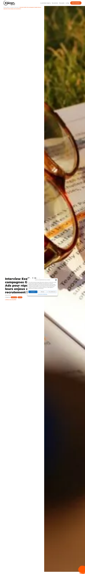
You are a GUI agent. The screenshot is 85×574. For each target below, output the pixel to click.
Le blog (67, 3)
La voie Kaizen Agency (45, 3)
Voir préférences (52, 291)
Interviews (20, 297)
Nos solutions (55, 3)
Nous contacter (76, 2)
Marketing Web (14, 297)
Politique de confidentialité (42, 294)
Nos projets (61, 3)
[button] (56, 279)
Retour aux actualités (11, 299)
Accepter (33, 291)
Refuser (42, 291)
